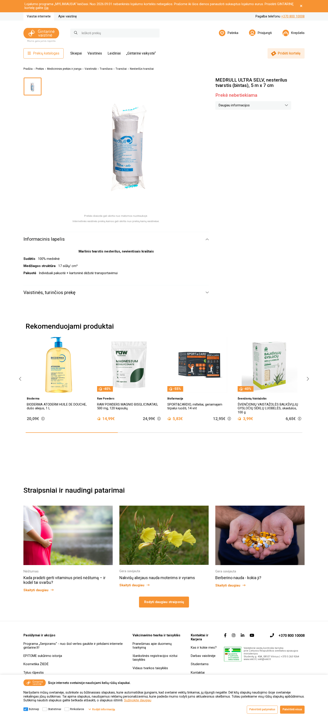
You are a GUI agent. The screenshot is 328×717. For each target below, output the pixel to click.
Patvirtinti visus (292, 709)
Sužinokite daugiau (137, 700)
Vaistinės (94, 53)
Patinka (233, 33)
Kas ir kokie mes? (204, 648)
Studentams (200, 664)
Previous (19, 379)
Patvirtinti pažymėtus (262, 709)
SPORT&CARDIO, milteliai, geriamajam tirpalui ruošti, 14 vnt (194, 406)
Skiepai (76, 53)
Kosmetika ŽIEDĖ (36, 664)
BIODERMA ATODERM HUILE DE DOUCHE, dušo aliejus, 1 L (57, 406)
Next (307, 379)
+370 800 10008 (293, 16)
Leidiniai (114, 53)
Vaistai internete (39, 16)
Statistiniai (54, 709)
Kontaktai (198, 673)
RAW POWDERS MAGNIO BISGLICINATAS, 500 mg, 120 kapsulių (127, 406)
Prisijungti (265, 33)
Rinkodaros (77, 709)
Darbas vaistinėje (203, 656)
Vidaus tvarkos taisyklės (150, 668)
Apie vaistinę (67, 16)
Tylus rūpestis (33, 673)
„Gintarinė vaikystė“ (141, 53)
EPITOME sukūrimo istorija (42, 656)
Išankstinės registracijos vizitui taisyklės (155, 658)
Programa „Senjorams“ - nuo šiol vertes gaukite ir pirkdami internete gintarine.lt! (73, 646)
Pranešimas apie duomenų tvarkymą (152, 646)
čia (46, 8)
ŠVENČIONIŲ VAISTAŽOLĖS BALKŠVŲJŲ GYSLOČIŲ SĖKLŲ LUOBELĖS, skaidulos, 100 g (268, 408)
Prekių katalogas (46, 53)
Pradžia (28, 68)
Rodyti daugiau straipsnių (164, 602)
